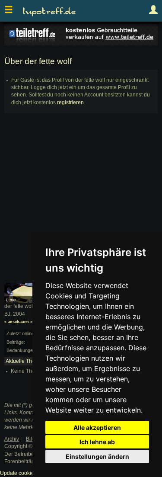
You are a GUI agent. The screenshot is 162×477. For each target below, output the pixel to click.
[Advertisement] (81, 202)
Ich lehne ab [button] (97, 441)
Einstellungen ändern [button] (97, 456)
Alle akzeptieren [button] (97, 427)
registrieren (70, 102)
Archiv (11, 439)
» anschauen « (18, 322)
